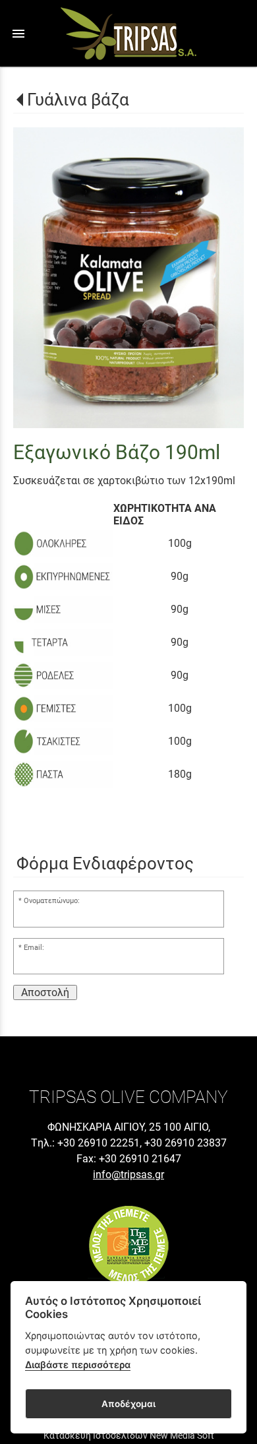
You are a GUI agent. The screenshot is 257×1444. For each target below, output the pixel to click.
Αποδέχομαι (128, 1403)
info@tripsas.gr (128, 1174)
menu (18, 34)
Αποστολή (45, 992)
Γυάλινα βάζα (78, 100)
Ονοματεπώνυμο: (52, 900)
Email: (34, 947)
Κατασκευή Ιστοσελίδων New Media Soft (128, 1435)
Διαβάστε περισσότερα (77, 1364)
